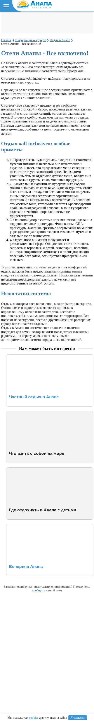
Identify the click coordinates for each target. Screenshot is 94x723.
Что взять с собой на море (26, 413)
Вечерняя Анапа (19, 526)
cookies (33, 717)
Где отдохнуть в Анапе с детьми (31, 469)
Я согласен (78, 717)
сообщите (38, 590)
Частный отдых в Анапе (25, 356)
